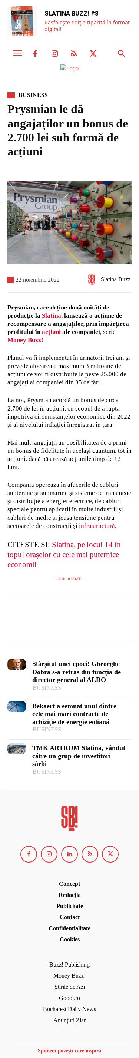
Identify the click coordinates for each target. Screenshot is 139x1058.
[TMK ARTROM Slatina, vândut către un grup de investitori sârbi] (16, 748)
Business (33, 95)
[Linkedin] (69, 854)
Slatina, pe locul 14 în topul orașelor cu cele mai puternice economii (64, 554)
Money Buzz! (25, 340)
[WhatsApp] (66, 622)
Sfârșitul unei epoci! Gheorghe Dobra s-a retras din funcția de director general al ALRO (76, 671)
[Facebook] (35, 54)
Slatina (51, 315)
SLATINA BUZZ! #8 (71, 13)
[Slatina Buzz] (93, 279)
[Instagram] (54, 54)
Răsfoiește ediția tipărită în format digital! (87, 26)
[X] (93, 54)
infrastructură (97, 525)
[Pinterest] (49, 622)
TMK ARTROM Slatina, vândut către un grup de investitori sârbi (78, 755)
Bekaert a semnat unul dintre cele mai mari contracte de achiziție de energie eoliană (74, 714)
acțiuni (51, 331)
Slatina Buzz (115, 279)
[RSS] (74, 54)
